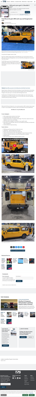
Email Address (18, 276)
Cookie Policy (31, 393)
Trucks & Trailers (3, 259)
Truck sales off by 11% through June (26, 314)
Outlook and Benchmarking (23, 299)
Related (3, 87)
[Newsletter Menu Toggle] (34, 1)
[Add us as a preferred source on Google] (14, 247)
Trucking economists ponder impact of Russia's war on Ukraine (15, 261)
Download (5, 345)
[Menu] (1, 1)
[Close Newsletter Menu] (35, 5)
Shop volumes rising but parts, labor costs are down (3, 315)
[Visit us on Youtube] (19, 377)
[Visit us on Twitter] (15, 377)
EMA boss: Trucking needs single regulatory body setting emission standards (4, 261)
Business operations (26, 259)
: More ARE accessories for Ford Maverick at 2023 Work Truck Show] (17, 87)
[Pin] (23, 247)
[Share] (16, 247)
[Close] (34, 391)
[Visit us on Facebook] (13, 377)
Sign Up (3, 387)
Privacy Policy (22, 14)
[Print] (11, 247)
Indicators (15, 258)
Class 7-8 (14, 312)
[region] (18, 393)
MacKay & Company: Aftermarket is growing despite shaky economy (25, 302)
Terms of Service (27, 14)
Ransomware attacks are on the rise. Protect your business (26, 261)
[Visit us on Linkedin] (17, 377)
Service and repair (3, 312)
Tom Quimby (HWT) (7, 22)
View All (30, 337)
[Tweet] (21, 247)
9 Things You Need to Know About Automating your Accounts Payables (3, 267)
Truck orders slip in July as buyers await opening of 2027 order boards (15, 314)
